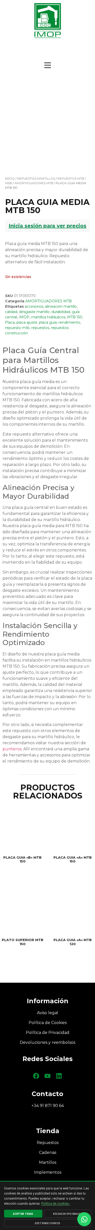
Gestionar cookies (47, 1223)
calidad (11, 311)
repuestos (40, 327)
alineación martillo (61, 306)
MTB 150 (74, 317)
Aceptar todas (23, 1213)
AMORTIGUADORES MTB (33, 183)
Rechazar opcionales (67, 1213)
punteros (12, 749)
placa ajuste (26, 322)
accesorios (34, 306)
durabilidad (60, 311)
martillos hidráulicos (48, 317)
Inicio (10, 178)
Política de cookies (55, 1203)
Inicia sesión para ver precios (47, 226)
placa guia (48, 322)
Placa (10, 322)
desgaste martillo (34, 311)
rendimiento (69, 322)
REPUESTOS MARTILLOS (36, 178)
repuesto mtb (17, 327)
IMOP (24, 317)
